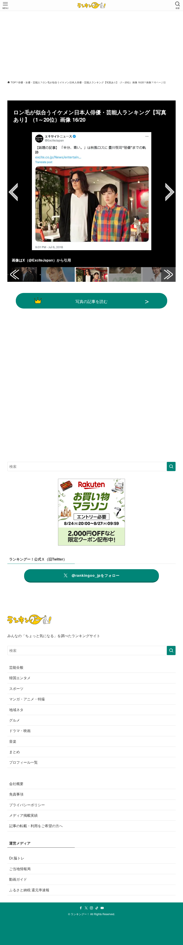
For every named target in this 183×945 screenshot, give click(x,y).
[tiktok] (97, 908)
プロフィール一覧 (23, 762)
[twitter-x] (86, 908)
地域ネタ (16, 709)
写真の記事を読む (91, 301)
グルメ (14, 720)
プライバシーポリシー (27, 804)
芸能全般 (16, 667)
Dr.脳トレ (16, 858)
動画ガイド (18, 879)
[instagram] (91, 908)
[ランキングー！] (91, 5)
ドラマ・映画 (20, 730)
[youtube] (102, 908)
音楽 (12, 741)
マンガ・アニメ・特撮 (27, 699)
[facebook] (81, 908)
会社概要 (16, 783)
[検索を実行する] (171, 466)
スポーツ (16, 688)
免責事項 (16, 794)
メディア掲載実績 (23, 815)
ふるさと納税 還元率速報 (29, 889)
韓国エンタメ (20, 677)
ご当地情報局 (20, 868)
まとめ (14, 751)
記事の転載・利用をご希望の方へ (36, 825)
